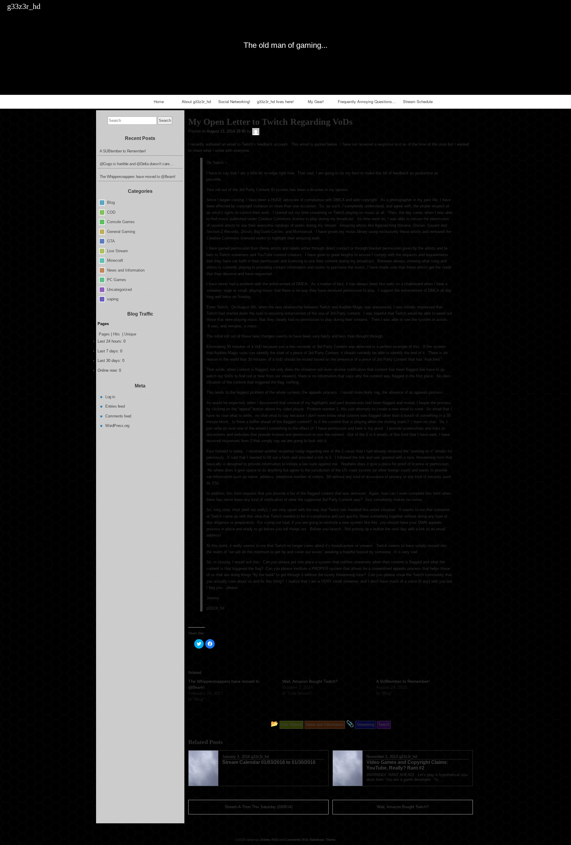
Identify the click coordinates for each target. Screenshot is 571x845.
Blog (111, 202)
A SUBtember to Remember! (403, 681)
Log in (110, 396)
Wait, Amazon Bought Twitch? (310, 681)
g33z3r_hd (260, 756)
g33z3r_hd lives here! (275, 101)
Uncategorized (119, 289)
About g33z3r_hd (196, 101)
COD (111, 212)
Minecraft (115, 260)
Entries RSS (269, 839)
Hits (117, 334)
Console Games (121, 222)
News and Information (126, 270)
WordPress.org (117, 425)
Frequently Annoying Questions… (367, 101)
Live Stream (117, 250)
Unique (130, 334)
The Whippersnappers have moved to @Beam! (137, 176)
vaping (112, 299)
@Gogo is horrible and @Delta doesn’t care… (136, 164)
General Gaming (121, 231)
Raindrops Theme (322, 839)
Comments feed (118, 416)
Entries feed (115, 406)
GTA (111, 241)
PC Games (116, 280)
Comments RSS (296, 839)
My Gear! (316, 101)
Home (159, 101)
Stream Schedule (418, 101)
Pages (104, 334)
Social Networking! (234, 101)
